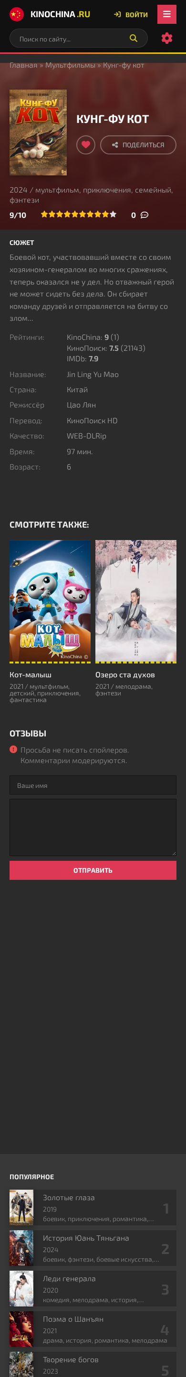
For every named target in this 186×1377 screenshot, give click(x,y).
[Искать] (133, 38)
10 (113, 214)
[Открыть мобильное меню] (166, 14)
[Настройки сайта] (166, 38)
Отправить (93, 870)
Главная (24, 64)
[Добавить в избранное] (85, 144)
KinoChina (60, 14)
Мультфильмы (70, 64)
